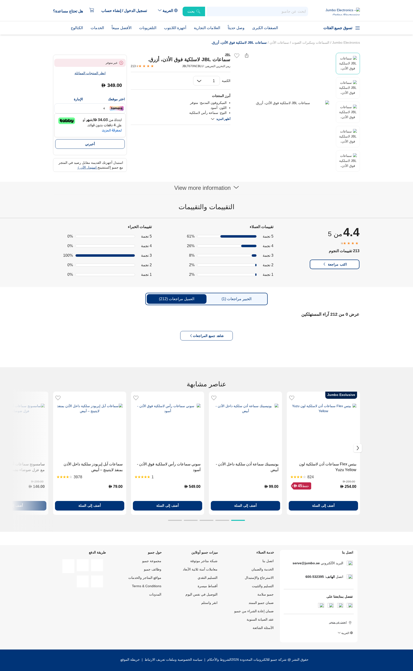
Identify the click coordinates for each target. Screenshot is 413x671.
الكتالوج (77, 28)
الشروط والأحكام (218, 659)
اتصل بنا (268, 561)
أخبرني (90, 144)
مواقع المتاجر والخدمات (144, 578)
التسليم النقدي (207, 578)
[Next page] (331, 103)
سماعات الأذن (279, 42)
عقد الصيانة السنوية (260, 619)
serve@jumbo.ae (306, 563)
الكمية (226, 81)
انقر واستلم (209, 603)
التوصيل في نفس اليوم (201, 594)
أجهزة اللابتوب (175, 28)
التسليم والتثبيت (263, 586)
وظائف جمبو (152, 569)
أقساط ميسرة (207, 586)
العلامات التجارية (207, 28)
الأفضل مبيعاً (121, 28)
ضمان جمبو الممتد (261, 603)
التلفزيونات (147, 28)
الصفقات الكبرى (265, 28)
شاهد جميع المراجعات (208, 336)
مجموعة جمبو (151, 561)
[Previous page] (238, 103)
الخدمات (97, 28)
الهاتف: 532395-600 (320, 577)
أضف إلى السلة (323, 505)
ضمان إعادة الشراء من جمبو (254, 611)
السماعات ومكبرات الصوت (310, 42)
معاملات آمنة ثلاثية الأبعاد (200, 569)
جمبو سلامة (265, 594)
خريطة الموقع (130, 659)
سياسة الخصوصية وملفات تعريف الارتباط (173, 659)
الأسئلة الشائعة (263, 628)
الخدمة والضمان (262, 569)
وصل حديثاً (236, 28)
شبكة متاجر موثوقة (203, 561)
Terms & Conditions (146, 586)
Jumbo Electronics (345, 42)
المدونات (155, 594)
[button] (126, 11)
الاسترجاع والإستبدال (259, 578)
